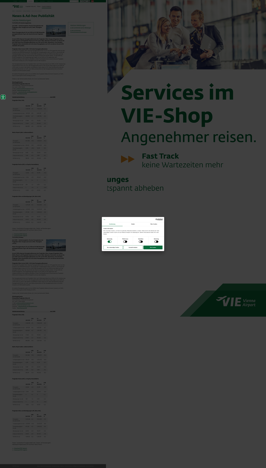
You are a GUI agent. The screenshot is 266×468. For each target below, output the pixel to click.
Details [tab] (133, 224)
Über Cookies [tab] (153, 224)
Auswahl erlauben (133, 247)
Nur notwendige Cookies (113, 247)
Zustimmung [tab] (112, 224)
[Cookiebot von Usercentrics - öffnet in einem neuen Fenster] (157, 220)
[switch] (125, 242)
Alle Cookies (153, 247)
